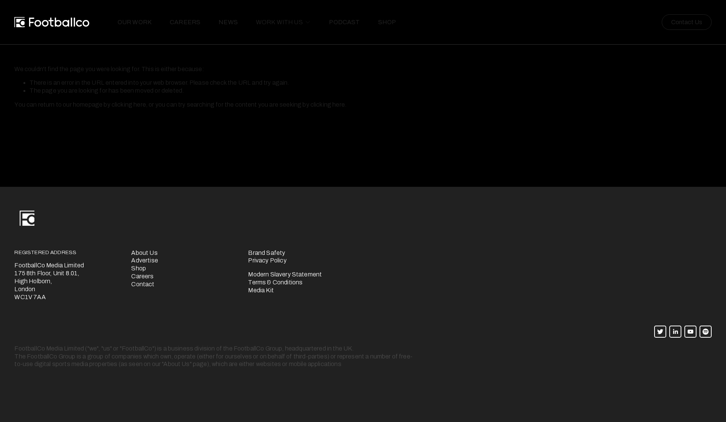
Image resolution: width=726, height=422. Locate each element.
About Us (144, 253)
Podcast (344, 22)
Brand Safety (266, 253)
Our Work (135, 22)
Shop (387, 22)
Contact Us (686, 22)
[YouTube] (690, 332)
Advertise (144, 260)
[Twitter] (660, 332)
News (228, 22)
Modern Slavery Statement (285, 274)
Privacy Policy (267, 260)
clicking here (129, 104)
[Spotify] (706, 332)
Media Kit (260, 290)
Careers (185, 22)
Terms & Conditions (275, 282)
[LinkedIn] (675, 332)
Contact (142, 284)
